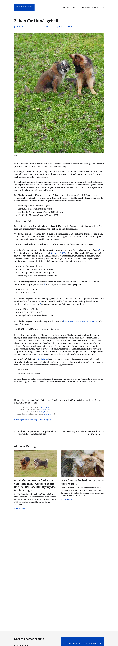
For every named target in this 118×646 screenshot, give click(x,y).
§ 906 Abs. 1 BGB (58, 253)
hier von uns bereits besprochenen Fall (80, 321)
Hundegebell (21, 420)
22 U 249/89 (43, 409)
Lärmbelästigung (44, 420)
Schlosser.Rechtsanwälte (45, 27)
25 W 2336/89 (48, 414)
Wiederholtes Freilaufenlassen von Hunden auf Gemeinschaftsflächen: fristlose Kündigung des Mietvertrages (35, 485)
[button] (103, 7)
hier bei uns (42, 359)
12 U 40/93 (42, 412)
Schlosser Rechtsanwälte (89, 7)
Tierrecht (74, 27)
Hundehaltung (31, 420)
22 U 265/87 (43, 407)
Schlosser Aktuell (69, 7)
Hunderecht (65, 27)
